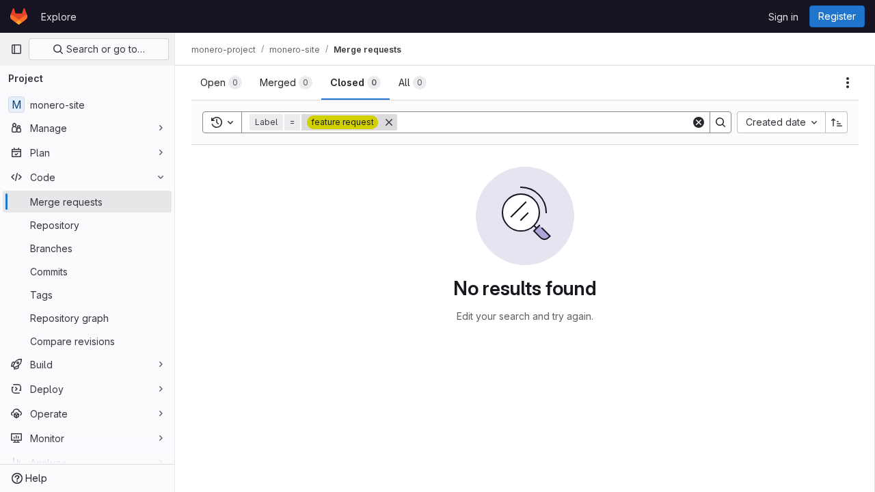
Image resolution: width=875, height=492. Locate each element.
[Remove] (389, 122)
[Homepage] (19, 16)
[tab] (221, 83)
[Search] (720, 122)
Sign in (783, 17)
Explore (59, 17)
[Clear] (698, 122)
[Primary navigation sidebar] (16, 49)
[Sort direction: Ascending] (837, 122)
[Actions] (848, 83)
